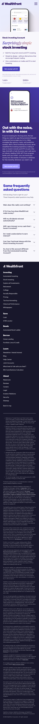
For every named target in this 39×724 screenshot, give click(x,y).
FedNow (26, 551)
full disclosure (18, 539)
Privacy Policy (17, 570)
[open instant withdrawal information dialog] (31, 160)
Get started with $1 (11, 69)
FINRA (22, 488)
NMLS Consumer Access (18, 664)
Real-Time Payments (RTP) (10, 551)
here (30, 547)
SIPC (26, 488)
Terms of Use (8, 570)
